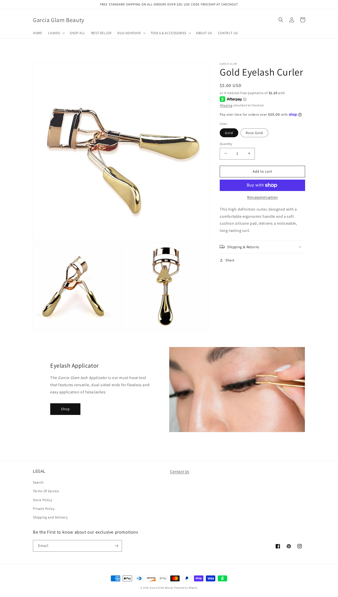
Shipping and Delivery (50, 517)
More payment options (262, 197)
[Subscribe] (116, 546)
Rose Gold (254, 132)
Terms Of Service (46, 491)
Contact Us (179, 471)
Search (38, 482)
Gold (229, 132)
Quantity (226, 143)
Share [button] (230, 260)
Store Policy (42, 500)
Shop (65, 409)
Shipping (226, 105)
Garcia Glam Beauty (161, 587)
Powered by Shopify (186, 587)
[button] (56, 33)
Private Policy (43, 508)
